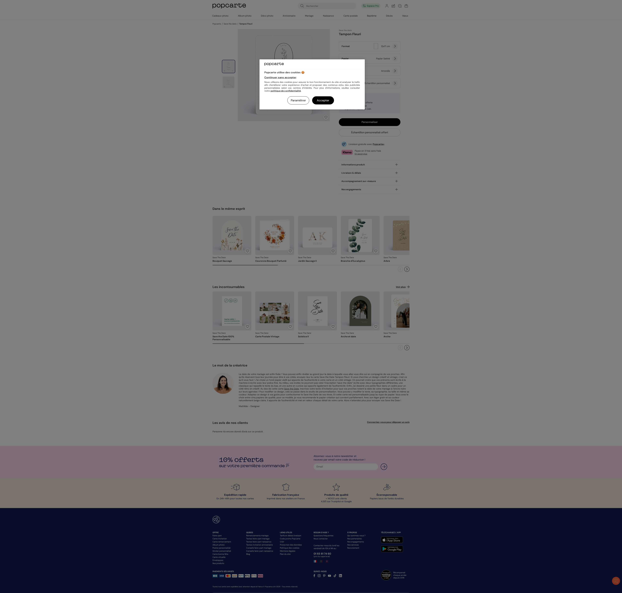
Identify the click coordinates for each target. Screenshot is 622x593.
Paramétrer (298, 100)
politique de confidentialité (286, 90)
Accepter (323, 100)
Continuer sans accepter (280, 77)
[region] (312, 84)
